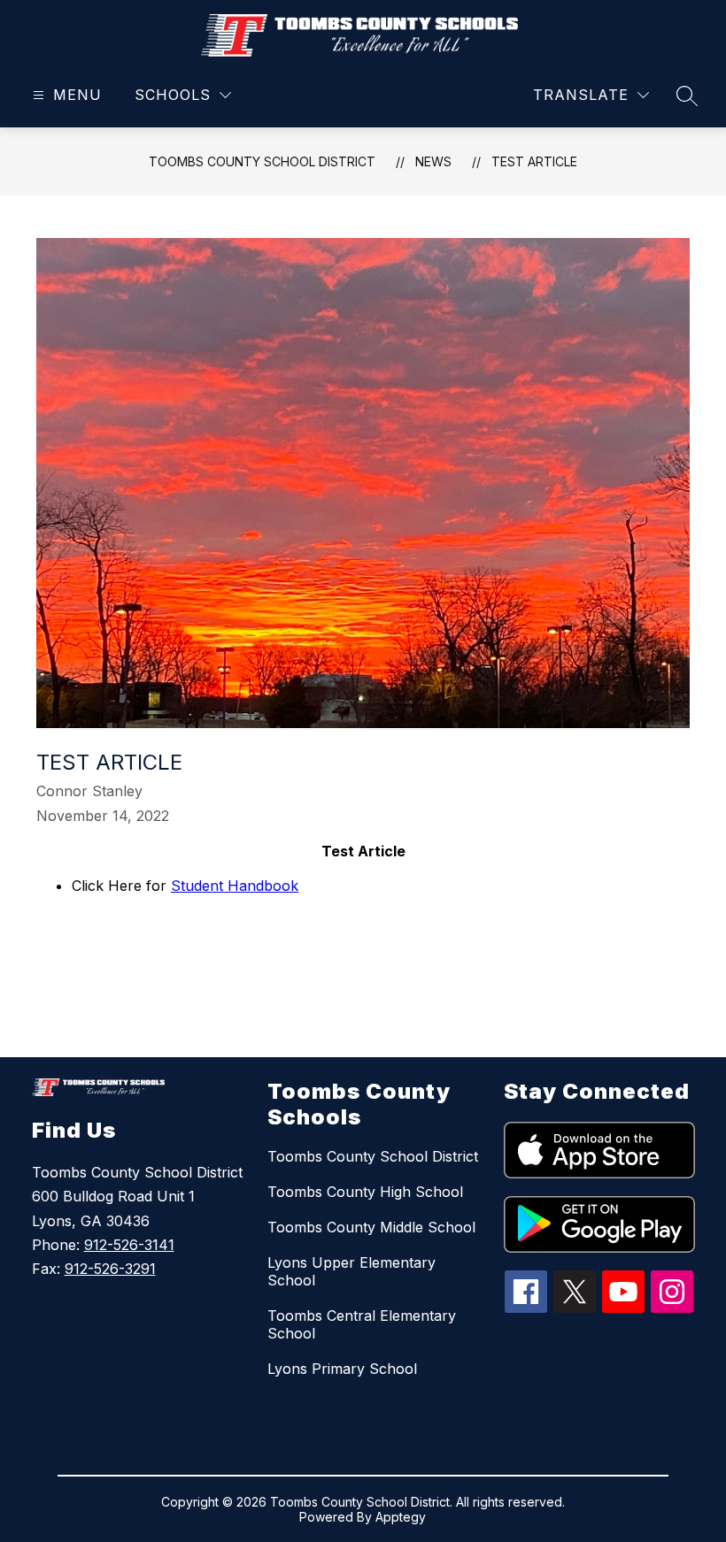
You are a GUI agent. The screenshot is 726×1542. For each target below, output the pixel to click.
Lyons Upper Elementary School (351, 1271)
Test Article (534, 161)
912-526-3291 (110, 1268)
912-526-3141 (129, 1245)
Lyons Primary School (342, 1368)
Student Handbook (234, 885)
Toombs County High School (365, 1192)
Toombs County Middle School (371, 1227)
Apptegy (400, 1516)
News (433, 161)
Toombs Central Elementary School (361, 1324)
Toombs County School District (262, 161)
